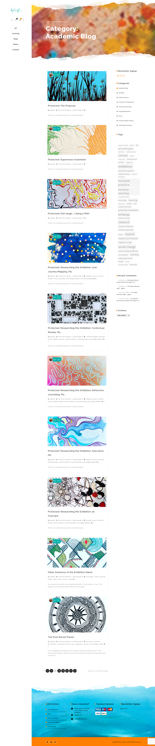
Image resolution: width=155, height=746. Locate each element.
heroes (68, 644)
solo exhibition (123, 255)
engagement (129, 162)
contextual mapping (91, 336)
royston (130, 234)
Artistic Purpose (124, 97)
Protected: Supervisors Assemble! (67, 159)
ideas (72, 644)
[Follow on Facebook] (47, 742)
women (127, 261)
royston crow (125, 242)
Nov (57, 236)
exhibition (125, 166)
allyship (132, 145)
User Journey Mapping (87, 278)
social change (94, 644)
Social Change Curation (126, 121)
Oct (57, 541)
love (135, 204)
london (129, 204)
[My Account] (12, 20)
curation (121, 162)
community (121, 159)
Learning (15, 33)
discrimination (52, 644)
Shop (16, 39)
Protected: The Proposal (62, 105)
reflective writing (58, 401)
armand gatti (89, 576)
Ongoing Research (78, 110)
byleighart (52, 110)
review (70, 579)
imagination (78, 644)
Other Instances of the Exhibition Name (70, 572)
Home (48, 22)
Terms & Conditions (53, 722)
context (96, 576)
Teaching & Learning (125, 125)
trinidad (120, 262)
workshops (133, 265)
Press (120, 116)
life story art (121, 204)
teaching (134, 254)
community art (132, 159)
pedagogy (124, 214)
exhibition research (91, 276)
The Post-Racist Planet (61, 637)
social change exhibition (73, 278)
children (131, 156)
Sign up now (121, 76)
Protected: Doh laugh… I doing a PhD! (69, 213)
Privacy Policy (51, 726)
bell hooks (121, 152)
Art (16, 28)
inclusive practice (124, 183)
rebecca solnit (57, 579)
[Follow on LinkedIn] (51, 742)
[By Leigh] (15, 9)
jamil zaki (102, 576)
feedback (134, 174)
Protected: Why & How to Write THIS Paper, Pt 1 (127, 281)
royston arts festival (128, 238)
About (15, 44)
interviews (101, 459)
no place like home (124, 207)
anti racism (89, 641)
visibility (100, 644)
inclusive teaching (123, 191)
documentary (61, 644)
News (49, 714)
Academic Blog (123, 88)
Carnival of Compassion (64, 110)
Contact (15, 49)
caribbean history (131, 152)
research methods (70, 339)
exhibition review (124, 174)
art (137, 145)
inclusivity (122, 200)
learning (133, 200)
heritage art (121, 177)
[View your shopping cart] (20, 20)
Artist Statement (52, 710)
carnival (122, 155)
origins (50, 579)
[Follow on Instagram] (55, 742)
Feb (57, 75)
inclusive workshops (123, 197)
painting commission (128, 210)
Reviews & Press (52, 718)
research (64, 579)
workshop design (122, 265)
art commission (125, 148)
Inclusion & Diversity (125, 107)
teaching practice (125, 258)
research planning (59, 278)
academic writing (123, 145)
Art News (121, 93)
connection (96, 641)
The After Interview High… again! (127, 293)
